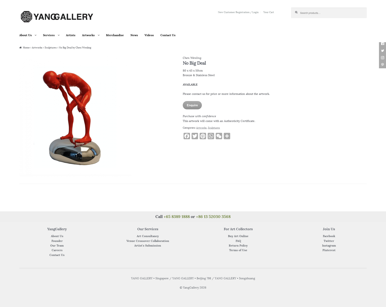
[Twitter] (382, 50)
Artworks (88, 35)
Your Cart (268, 12)
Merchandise (115, 35)
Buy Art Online (238, 236)
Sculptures (51, 47)
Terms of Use (238, 250)
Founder (57, 241)
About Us (25, 35)
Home (26, 47)
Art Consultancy (148, 236)
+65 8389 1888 (177, 216)
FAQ (238, 241)
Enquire (192, 105)
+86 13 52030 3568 (213, 216)
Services (49, 35)
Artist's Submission (147, 245)
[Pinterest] (382, 64)
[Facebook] (382, 43)
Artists (70, 35)
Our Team (57, 245)
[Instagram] (382, 57)
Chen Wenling (192, 58)
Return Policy (238, 245)
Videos (149, 35)
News (134, 35)
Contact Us (168, 35)
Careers (57, 250)
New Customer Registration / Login (238, 12)
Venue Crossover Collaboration (147, 241)
